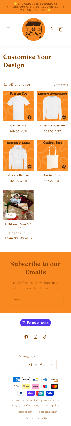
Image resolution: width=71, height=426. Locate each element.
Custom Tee (18, 125)
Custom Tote (52, 174)
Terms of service (27, 411)
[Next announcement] (63, 7)
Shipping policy (48, 411)
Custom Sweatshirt (52, 125)
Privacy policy (51, 405)
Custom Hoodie (18, 174)
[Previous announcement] (7, 7)
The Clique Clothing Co (33, 400)
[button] (8, 29)
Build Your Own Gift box (18, 226)
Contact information (37, 418)
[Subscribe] (58, 300)
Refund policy (32, 405)
